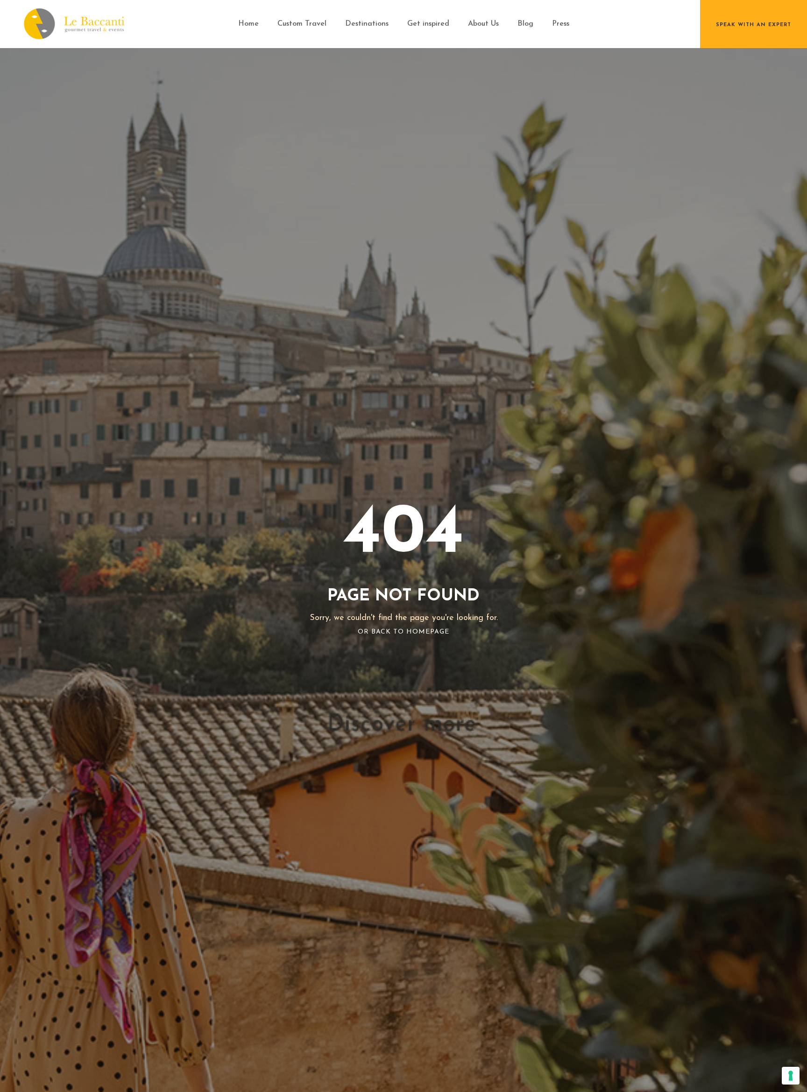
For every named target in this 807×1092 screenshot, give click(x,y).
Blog (525, 24)
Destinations (367, 24)
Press (560, 24)
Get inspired (428, 24)
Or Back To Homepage (403, 631)
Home (248, 24)
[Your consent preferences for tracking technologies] (791, 1076)
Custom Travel (301, 24)
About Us (483, 24)
